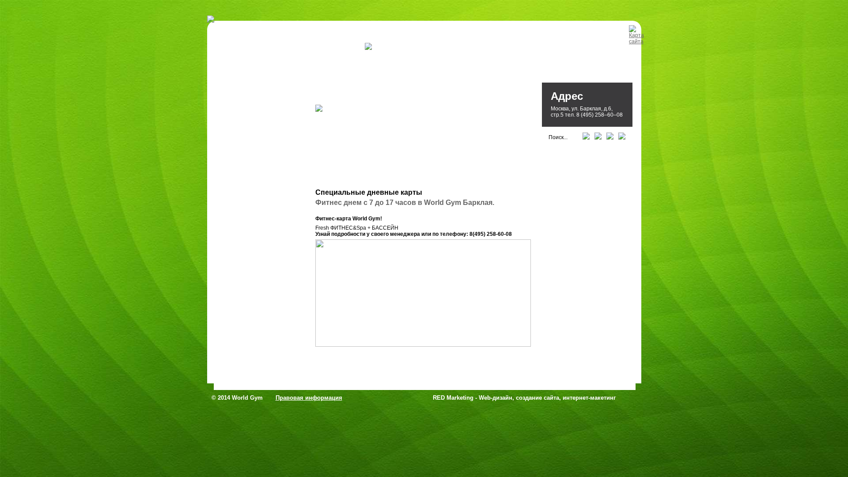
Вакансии (523, 48)
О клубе (346, 48)
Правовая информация (309, 397)
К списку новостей (344, 362)
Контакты (428, 48)
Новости (389, 48)
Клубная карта (475, 48)
